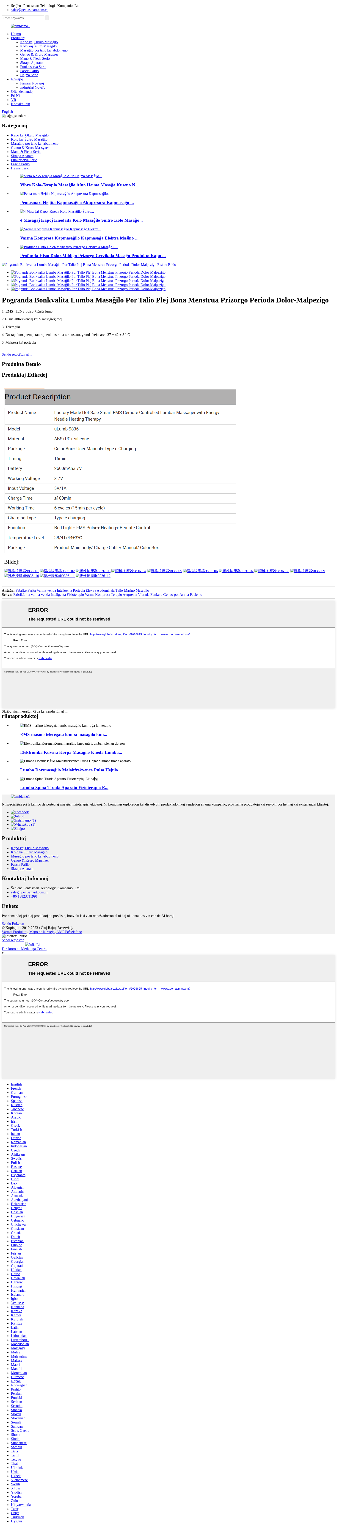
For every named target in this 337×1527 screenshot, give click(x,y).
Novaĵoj (17, 79)
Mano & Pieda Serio (35, 58)
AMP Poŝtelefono (69, 932)
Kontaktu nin (20, 104)
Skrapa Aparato (31, 63)
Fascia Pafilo (29, 71)
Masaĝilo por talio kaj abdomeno (44, 50)
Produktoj (18, 38)
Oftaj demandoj (22, 91)
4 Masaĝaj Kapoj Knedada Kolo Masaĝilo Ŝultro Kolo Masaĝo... (81, 220)
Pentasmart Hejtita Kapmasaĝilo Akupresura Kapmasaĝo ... (77, 202)
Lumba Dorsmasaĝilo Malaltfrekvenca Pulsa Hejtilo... (71, 770)
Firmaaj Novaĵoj (32, 83)
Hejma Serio (29, 75)
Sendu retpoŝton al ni (17, 354)
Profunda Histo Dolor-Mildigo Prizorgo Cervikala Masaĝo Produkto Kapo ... (93, 255)
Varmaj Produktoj (14, 932)
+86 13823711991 (24, 896)
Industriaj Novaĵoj (33, 87)
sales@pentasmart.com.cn (29, 10)
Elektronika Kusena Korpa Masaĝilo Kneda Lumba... (71, 752)
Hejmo (16, 34)
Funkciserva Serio (33, 67)
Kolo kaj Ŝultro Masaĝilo (38, 46)
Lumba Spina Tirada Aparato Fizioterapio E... (64, 787)
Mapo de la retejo (42, 932)
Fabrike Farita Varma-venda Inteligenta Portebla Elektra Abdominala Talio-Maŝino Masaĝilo (82, 590)
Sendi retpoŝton (13, 940)
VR (13, 100)
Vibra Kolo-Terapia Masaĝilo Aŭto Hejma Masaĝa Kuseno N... (79, 184)
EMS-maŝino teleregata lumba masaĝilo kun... (63, 734)
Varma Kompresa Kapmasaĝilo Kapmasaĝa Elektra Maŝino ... (79, 238)
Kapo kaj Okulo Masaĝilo (39, 42)
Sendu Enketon (13, 923)
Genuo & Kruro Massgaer (39, 54)
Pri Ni (15, 96)
